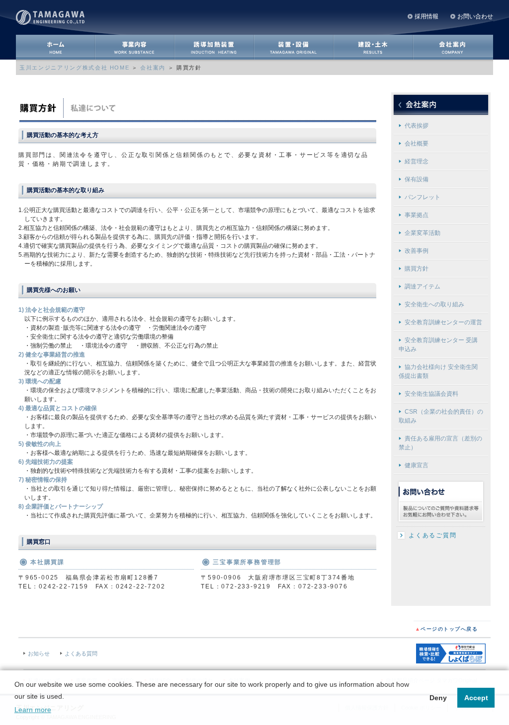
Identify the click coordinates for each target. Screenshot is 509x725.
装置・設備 (294, 47)
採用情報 (426, 16)
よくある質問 (81, 653)
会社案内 (453, 47)
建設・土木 (374, 47)
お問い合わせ (475, 16)
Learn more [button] (32, 710)
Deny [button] (438, 698)
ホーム (55, 47)
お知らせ (39, 653)
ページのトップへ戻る (446, 629)
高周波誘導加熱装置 (214, 47)
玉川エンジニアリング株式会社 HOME (74, 68)
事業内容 (135, 47)
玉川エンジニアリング (53, 16)
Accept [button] (476, 698)
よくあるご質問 (433, 535)
